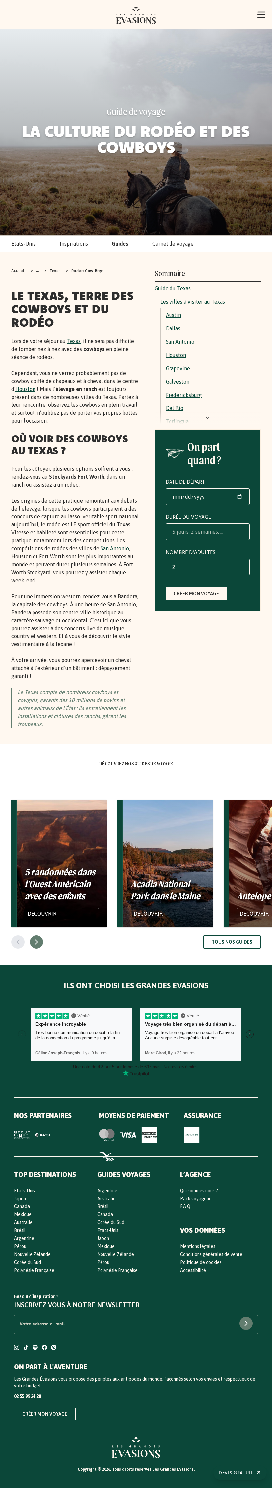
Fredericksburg (184, 395)
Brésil (20, 1230)
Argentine (24, 1238)
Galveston (177, 382)
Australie (23, 1222)
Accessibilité (193, 1270)
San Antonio (115, 548)
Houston (25, 389)
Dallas (173, 328)
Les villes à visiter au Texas (192, 302)
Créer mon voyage (196, 593)
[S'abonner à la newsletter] (246, 1323)
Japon (20, 1198)
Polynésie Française (34, 1270)
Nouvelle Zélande (32, 1254)
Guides (120, 244)
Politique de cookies (201, 1262)
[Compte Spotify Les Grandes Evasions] (35, 1348)
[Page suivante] (36, 942)
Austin (173, 315)
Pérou (20, 1246)
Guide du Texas (173, 288)
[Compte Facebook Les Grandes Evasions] (44, 1348)
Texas (55, 270)
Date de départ (185, 481)
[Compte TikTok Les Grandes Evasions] (26, 1348)
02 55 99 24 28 (27, 1396)
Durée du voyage (188, 517)
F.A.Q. (185, 1206)
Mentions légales (197, 1246)
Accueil (18, 270)
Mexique (23, 1214)
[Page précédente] (18, 942)
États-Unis (23, 244)
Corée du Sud (27, 1262)
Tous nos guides (232, 942)
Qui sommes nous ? (199, 1190)
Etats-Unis (24, 1190)
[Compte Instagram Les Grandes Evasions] (16, 1348)
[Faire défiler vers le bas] (208, 418)
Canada (22, 1206)
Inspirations (74, 244)
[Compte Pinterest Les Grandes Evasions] (53, 1348)
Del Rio (174, 408)
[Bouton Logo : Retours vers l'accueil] (136, 14)
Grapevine (178, 368)
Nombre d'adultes (190, 552)
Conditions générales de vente (211, 1254)
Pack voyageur (195, 1198)
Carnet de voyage (173, 244)
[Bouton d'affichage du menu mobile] (261, 14)
